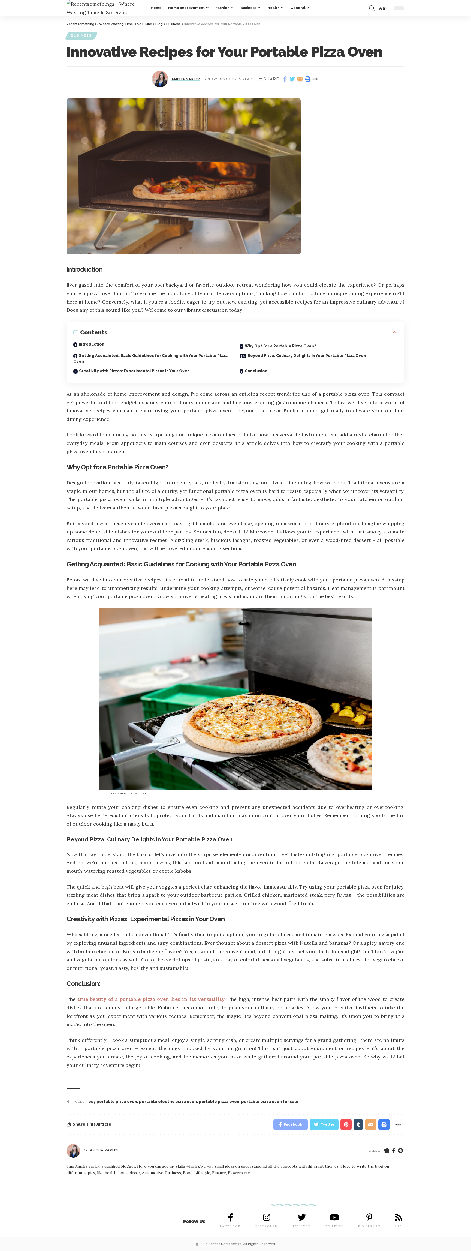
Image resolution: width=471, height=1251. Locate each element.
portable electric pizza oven (168, 1101)
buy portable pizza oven (112, 1101)
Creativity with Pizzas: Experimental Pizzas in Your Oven (134, 371)
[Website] (387, 1151)
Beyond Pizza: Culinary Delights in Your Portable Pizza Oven (306, 355)
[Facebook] (394, 1151)
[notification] (362, 8)
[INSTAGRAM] (266, 1217)
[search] (372, 8)
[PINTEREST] (369, 1217)
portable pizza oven (219, 1101)
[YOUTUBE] (334, 1217)
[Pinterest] (400, 1151)
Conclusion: (256, 371)
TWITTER (301, 1226)
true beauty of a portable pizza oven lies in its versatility (151, 999)
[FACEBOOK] (230, 1217)
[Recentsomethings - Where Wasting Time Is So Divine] (104, 8)
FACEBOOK (230, 1226)
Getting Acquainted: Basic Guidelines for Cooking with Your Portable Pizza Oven (150, 358)
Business (81, 35)
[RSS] (399, 1217)
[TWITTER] (302, 1217)
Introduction (91, 344)
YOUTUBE (334, 1226)
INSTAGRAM (266, 1226)
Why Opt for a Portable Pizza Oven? (280, 346)
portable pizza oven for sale (269, 1101)
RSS (398, 1226)
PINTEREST (369, 1226)
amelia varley (185, 79)
